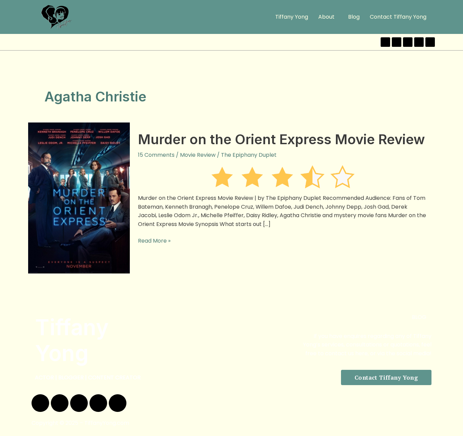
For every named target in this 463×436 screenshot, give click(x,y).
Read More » (154, 240)
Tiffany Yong (291, 17)
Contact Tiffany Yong (398, 17)
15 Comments (156, 155)
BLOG (419, 317)
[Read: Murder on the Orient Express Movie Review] (79, 198)
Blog (354, 17)
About (326, 17)
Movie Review (198, 155)
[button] (328, 17)
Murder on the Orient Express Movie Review (281, 139)
